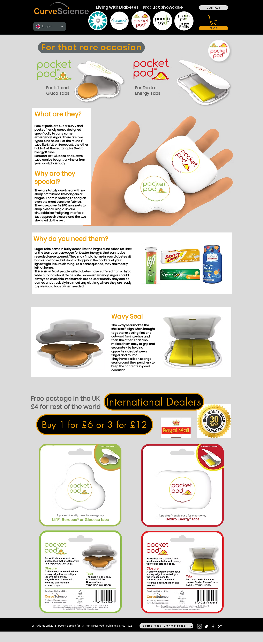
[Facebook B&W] (213, 626)
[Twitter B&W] (206, 626)
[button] (213, 20)
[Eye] (97, 21)
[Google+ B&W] (220, 626)
